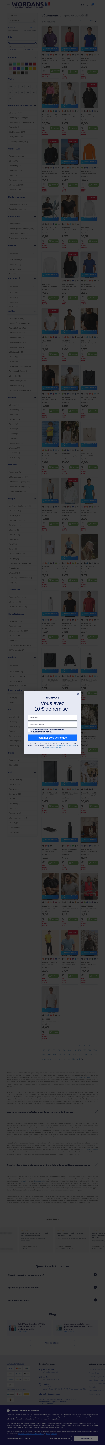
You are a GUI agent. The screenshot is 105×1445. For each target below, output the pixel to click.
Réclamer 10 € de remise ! (52, 737)
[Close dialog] (78, 694)
